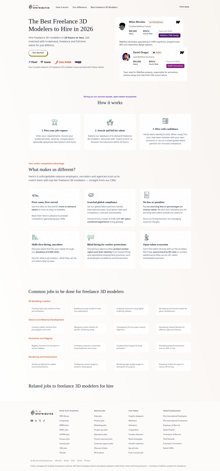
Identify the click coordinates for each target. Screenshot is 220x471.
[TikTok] (44, 420)
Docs (73, 460)
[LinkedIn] (36, 420)
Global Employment (172, 410)
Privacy (87, 460)
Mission (58, 460)
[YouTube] (32, 420)
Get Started (38, 53)
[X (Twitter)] (40, 420)
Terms (79, 460)
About (66, 460)
